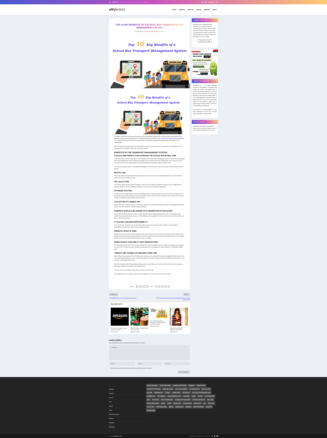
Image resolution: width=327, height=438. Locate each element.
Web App (190, 9)
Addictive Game (152, 385)
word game (151, 410)
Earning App (151, 396)
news (169, 403)
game (193, 396)
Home (174, 9)
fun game (186, 396)
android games (168, 389)
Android (207, 9)
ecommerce (161, 396)
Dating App (186, 392)
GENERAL (182, 9)
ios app (200, 396)
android (191, 385)
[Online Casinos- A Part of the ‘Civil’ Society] (139, 317)
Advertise (207, 436)
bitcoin (149, 392)
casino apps (176, 392)
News (215, 9)
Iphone (198, 9)
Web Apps (112, 427)
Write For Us (200, 436)
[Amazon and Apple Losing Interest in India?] (120, 317)
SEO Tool (211, 403)
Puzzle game (187, 403)
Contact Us (192, 436)
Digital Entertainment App (201, 392)
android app (201, 385)
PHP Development (114, 414)
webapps (209, 407)
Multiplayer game (153, 403)
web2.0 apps (179, 407)
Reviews (111, 418)
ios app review (209, 396)
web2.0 (171, 407)
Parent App (177, 403)
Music (163, 403)
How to (111, 397)
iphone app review (199, 399)
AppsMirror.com (117, 436)
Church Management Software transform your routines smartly (158, 322)
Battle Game (206, 389)
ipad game (155, 399)
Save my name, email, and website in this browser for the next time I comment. (131, 368)
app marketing (194, 389)
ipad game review (167, 399)
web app (188, 407)
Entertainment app (174, 396)
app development (181, 389)
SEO (204, 403)
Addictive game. (165, 385)
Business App (158, 392)
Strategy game (161, 407)
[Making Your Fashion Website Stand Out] (179, 317)
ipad (148, 399)
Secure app (197, 403)
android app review (153, 389)
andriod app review (179, 385)
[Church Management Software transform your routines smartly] (159, 313)
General (111, 393)
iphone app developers (182, 399)
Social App (150, 407)
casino (167, 392)
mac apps (210, 399)
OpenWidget (123, 2)
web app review (198, 407)
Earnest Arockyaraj (145, 31)
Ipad (110, 401)
